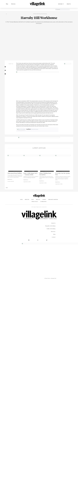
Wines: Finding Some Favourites (45, 174)
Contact (44, 199)
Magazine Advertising (50, 226)
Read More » (10, 179)
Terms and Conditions (53, 199)
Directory (13, 3)
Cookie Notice (43, 201)
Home (21, 199)
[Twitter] (46, 240)
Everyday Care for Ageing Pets (62, 174)
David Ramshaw (34, 129)
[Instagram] (37, 240)
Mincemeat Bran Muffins (15, 173)
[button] (10, 67)
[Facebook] (28, 240)
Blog (7, 3)
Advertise (60, 3)
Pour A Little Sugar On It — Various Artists (30, 174)
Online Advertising (51, 228)
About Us (69, 3)
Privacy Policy (35, 201)
